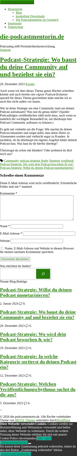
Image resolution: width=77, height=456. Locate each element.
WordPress (63, 420)
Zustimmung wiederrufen (16, 453)
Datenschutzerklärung (14, 442)
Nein (47, 438)
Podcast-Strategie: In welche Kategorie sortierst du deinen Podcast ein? (38, 362)
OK (40, 438)
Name (5, 226)
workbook (67, 160)
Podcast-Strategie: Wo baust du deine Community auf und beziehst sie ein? (38, 67)
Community (11, 160)
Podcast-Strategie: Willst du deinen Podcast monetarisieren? (37, 167)
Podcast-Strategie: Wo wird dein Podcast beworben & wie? (37, 164)
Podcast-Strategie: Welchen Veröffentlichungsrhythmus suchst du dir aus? (37, 389)
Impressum (15, 23)
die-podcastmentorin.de (32, 36)
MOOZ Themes (25, 420)
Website (5, 240)
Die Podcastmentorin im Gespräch (37, 19)
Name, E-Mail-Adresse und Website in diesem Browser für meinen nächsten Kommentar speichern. (37, 250)
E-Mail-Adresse (11, 233)
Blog (19, 12)
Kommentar (8, 193)
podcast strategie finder (34, 160)
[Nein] (29, 443)
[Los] (43, 274)
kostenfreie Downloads (30, 16)
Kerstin (30, 84)
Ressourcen (15, 9)
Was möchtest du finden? (15, 266)
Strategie (5, 50)
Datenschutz (15, 27)
